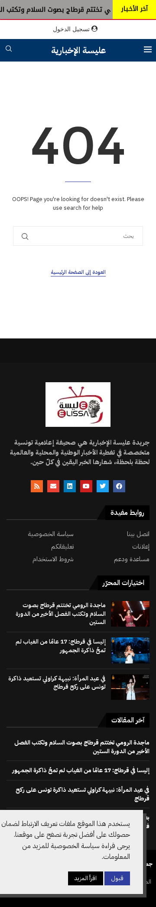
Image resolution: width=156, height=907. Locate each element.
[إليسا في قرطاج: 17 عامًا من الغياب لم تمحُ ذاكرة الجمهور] (130, 650)
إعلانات (141, 546)
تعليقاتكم (62, 546)
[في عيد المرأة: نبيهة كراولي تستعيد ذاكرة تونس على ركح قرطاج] (130, 687)
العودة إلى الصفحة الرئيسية (78, 272)
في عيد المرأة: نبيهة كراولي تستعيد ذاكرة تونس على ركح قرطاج (57, 683)
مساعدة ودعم (132, 559)
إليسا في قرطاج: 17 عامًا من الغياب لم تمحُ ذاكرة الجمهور (61, 646)
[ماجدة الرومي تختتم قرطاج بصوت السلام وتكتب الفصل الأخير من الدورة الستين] (130, 614)
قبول (117, 878)
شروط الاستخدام (53, 559)
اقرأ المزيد (86, 878)
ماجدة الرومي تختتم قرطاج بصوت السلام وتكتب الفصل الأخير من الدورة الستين (61, 614)
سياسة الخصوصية (51, 534)
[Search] (8, 50)
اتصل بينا (138, 534)
